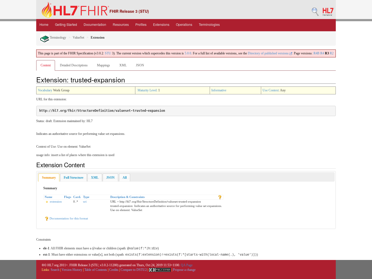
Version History (72, 270)
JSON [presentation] (110, 177)
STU (108, 53)
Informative (218, 90)
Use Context (271, 90)
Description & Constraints (127, 197)
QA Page (187, 265)
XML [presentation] (95, 177)
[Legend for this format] (220, 197)
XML (123, 65)
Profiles (141, 24)
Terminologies (209, 24)
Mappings (103, 65)
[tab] (48, 177)
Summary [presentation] (49, 177)
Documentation (95, 24)
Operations (184, 24)
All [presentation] (125, 177)
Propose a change (184, 270)
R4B (316, 53)
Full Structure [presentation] (73, 177)
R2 (332, 53)
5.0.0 (188, 53)
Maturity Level (147, 90)
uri (85, 201)
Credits (113, 270)
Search (55, 270)
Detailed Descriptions (74, 65)
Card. (77, 197)
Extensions (161, 24)
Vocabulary (45, 90)
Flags (67, 197)
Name (48, 197)
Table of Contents (95, 270)
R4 (322, 53)
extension (56, 201)
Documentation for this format (68, 218)
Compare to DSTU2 (134, 270)
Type (86, 197)
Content (46, 65)
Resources (121, 24)
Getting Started (66, 24)
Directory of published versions (268, 53)
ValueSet (78, 37)
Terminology (57, 37)
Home (43, 24)
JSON (140, 65)
